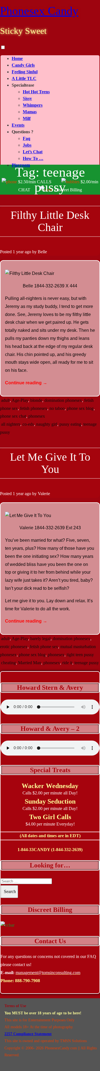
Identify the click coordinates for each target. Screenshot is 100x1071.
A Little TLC (24, 78)
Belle (42, 251)
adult (5, 400)
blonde (36, 400)
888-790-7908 (27, 980)
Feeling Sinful (25, 71)
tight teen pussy (80, 654)
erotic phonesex (14, 646)
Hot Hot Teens (36, 91)
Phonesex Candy (39, 10)
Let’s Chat (32, 151)
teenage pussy (86, 662)
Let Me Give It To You (50, 463)
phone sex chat (13, 416)
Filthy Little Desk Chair (50, 221)
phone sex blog (80, 408)
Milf (27, 118)
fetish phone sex (44, 646)
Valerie (44, 493)
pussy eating (70, 424)
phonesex (36, 416)
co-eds (28, 424)
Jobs (27, 145)
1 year (18, 251)
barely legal (40, 638)
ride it (67, 662)
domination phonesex (63, 400)
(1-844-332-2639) (66, 849)
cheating (8, 662)
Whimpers (32, 105)
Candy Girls (23, 65)
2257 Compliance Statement (28, 1034)
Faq (26, 138)
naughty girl (46, 424)
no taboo (57, 408)
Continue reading (26, 382)
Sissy (27, 98)
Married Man (29, 662)
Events (18, 125)
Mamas (30, 111)
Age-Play (20, 400)
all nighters (10, 424)
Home (17, 58)
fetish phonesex (33, 408)
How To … (33, 158)
